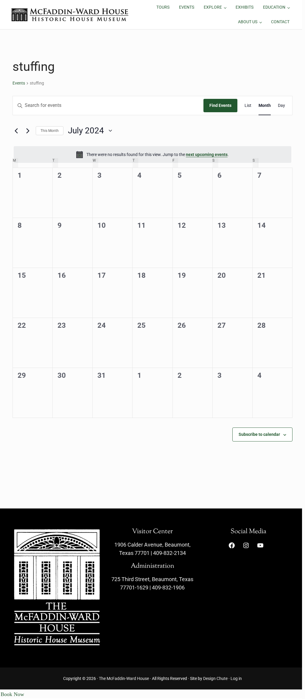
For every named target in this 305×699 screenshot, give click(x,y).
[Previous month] (16, 130)
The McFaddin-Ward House (124, 678)
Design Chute (215, 678)
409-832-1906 (168, 588)
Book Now (12, 694)
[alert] (152, 154)
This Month (50, 131)
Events (19, 83)
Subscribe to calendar (259, 434)
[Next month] (27, 130)
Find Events (220, 105)
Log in (236, 678)
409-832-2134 (169, 553)
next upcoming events (207, 154)
